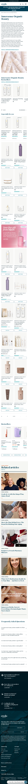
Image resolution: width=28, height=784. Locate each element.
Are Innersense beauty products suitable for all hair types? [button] (13, 628)
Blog (6, 779)
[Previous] (7, 416)
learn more (7, 697)
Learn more (7, 687)
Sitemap (2, 779)
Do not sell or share (12, 779)
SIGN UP (22, 731)
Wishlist (16, 750)
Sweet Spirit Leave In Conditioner (17, 132)
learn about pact (8, 708)
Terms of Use (13, 778)
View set (20, 330)
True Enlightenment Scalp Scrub (7, 188)
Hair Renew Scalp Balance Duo (20, 351)
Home (2, 12)
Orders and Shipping (5, 756)
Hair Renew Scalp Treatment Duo (5, 351)
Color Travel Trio (18, 294)
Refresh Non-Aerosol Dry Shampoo (7, 161)
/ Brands (5, 12)
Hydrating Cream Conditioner (5, 132)
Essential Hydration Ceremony (5, 322)
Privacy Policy (9, 741)
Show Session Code (5, 758)
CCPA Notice (7, 778)
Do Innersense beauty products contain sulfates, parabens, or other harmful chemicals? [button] (12, 634)
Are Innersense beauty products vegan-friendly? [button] (12, 640)
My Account (17, 749)
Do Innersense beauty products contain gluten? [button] (12, 645)
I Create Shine (4, 215)
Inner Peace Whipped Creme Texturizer (19, 216)
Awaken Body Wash (5, 378)
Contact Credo (4, 751)
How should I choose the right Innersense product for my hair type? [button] (13, 658)
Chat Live (3, 749)
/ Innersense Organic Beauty (12, 12)
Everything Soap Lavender (16, 442)
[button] (20, 4)
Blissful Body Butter (18, 378)
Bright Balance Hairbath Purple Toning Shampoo (20, 161)
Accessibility (20, 777)
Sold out (7, 330)
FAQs (2, 752)
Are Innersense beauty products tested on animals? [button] (12, 664)
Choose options (6, 455)
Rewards (17, 752)
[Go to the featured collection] (14, 236)
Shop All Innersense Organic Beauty (10, 49)
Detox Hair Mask (18, 188)
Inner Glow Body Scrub (6, 404)
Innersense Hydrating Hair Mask (18, 99)
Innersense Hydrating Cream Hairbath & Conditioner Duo (6, 100)
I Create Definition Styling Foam (20, 267)
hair (5, 25)
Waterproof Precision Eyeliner (6, 442)
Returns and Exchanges (6, 754)
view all (3, 469)
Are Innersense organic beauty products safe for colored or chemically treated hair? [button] (12, 651)
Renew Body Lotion (18, 404)
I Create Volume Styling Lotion (6, 267)
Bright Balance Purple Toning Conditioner (6, 295)
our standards (8, 678)
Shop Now (14, 10)
